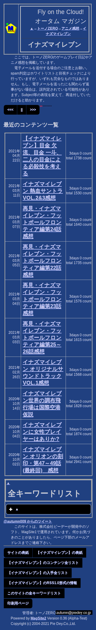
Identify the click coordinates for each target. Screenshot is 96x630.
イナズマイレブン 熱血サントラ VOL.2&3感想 (43, 191)
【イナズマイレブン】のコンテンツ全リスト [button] (43, 563)
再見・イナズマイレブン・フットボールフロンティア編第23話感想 (42, 299)
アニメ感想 (70, 28)
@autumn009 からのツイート (28, 521)
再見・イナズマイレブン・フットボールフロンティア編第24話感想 (42, 222)
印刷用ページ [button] (18, 603)
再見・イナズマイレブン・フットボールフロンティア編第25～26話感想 (42, 337)
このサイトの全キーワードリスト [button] (34, 593)
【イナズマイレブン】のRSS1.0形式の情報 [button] (42, 583)
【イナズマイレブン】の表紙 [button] (59, 552)
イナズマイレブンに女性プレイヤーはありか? (42, 432)
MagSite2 (38, 618)
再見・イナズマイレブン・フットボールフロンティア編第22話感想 (42, 261)
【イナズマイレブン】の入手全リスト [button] (37, 573)
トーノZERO (47, 28)
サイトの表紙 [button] (18, 552)
